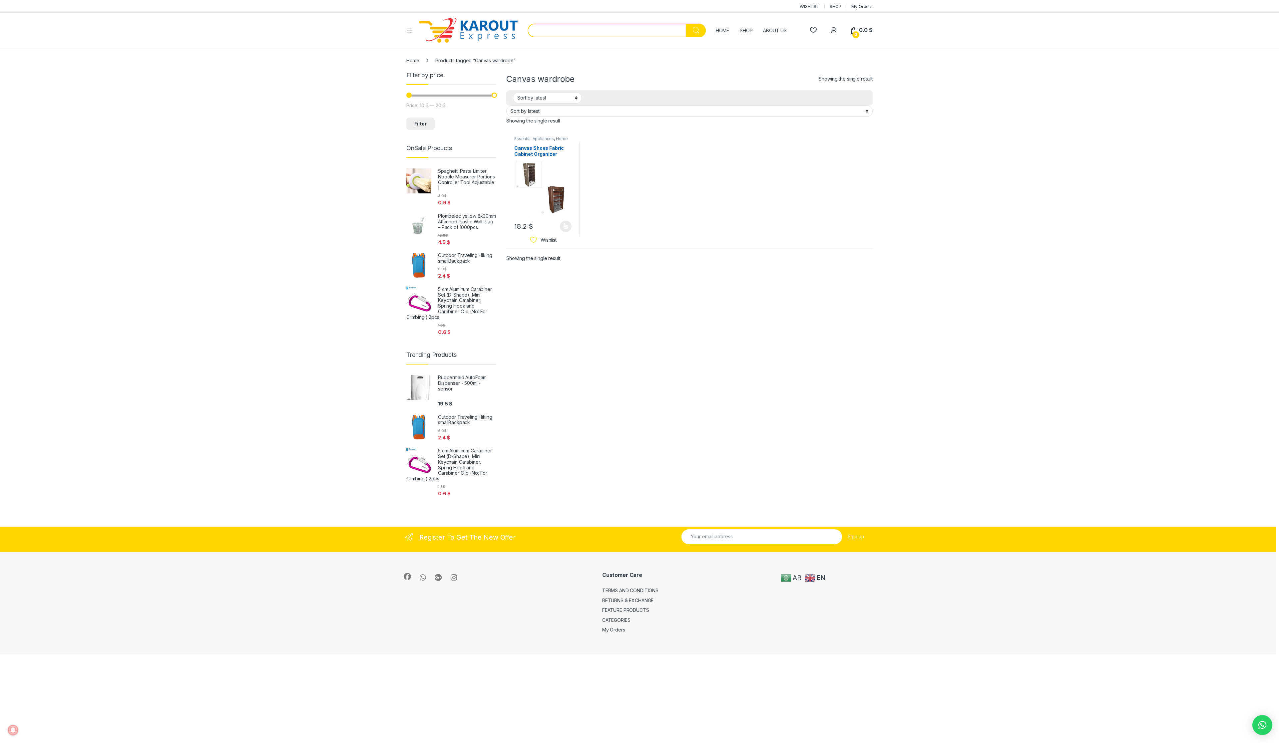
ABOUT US (775, 30)
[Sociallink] (407, 576)
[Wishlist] (813, 30)
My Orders (862, 6)
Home (412, 60)
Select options (564, 226)
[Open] (412, 31)
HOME (722, 30)
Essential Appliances (534, 138)
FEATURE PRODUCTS (625, 610)
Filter (420, 123)
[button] (1262, 725)
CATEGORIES (616, 620)
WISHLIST (809, 6)
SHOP (835, 6)
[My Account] (833, 30)
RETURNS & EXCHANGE (627, 600)
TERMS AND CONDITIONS (630, 590)
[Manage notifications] (13, 730)
